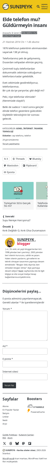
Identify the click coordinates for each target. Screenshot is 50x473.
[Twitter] (5, 444)
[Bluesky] (18, 444)
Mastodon (12, 165)
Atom (10, 438)
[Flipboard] (31, 444)
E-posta (8, 358)
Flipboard (31, 165)
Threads (20, 158)
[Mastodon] (24, 444)
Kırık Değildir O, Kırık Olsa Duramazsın (24, 228)
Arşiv (5, 423)
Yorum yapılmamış (11, 143)
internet (28, 128)
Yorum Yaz (9, 385)
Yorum (7, 308)
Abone (5, 406)
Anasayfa (7, 32)
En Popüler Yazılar (11, 409)
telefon (27, 135)
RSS (4, 438)
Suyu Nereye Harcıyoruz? (16, 218)
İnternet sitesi (10, 371)
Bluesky (36, 158)
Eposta (11, 172)
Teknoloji (8, 131)
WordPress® (8, 458)
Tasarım (38, 128)
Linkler (6, 416)
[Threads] (12, 444)
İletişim (6, 413)
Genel (16, 32)
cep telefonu (17, 135)
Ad (5, 346)
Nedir (21, 271)
